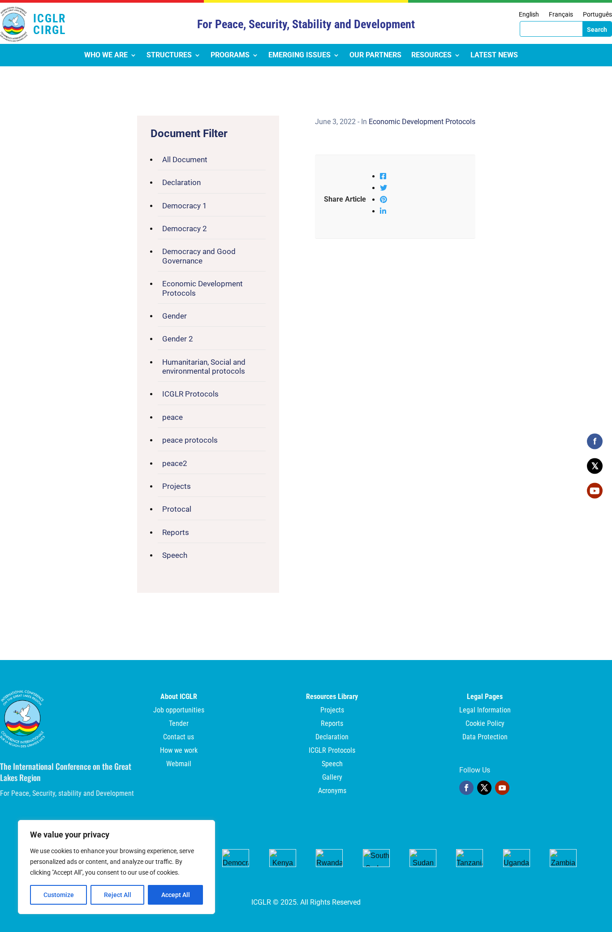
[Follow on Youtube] (502, 788)
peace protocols (190, 440)
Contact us (178, 737)
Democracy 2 (184, 228)
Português (597, 14)
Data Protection (485, 737)
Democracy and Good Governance (199, 256)
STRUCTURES (169, 55)
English (529, 14)
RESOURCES (431, 55)
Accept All (175, 894)
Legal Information (485, 710)
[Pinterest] (383, 199)
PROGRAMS (230, 55)
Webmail (178, 764)
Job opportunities (178, 710)
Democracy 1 (184, 205)
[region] (116, 867)
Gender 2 (177, 338)
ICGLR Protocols (190, 393)
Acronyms (332, 791)
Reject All (117, 894)
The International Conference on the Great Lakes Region (65, 771)
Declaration (181, 182)
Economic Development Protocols (202, 288)
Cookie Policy (484, 724)
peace (172, 417)
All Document (184, 159)
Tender (179, 724)
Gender (174, 315)
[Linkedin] (383, 211)
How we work (179, 751)
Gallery (332, 777)
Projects (176, 486)
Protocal (176, 509)
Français (561, 14)
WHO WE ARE (106, 55)
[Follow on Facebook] (466, 788)
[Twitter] (383, 188)
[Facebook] (383, 176)
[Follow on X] (484, 788)
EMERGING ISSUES (299, 55)
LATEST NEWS (494, 55)
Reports (175, 532)
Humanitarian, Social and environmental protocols (204, 366)
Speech (174, 555)
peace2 (174, 463)
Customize (58, 894)
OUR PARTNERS (375, 55)
